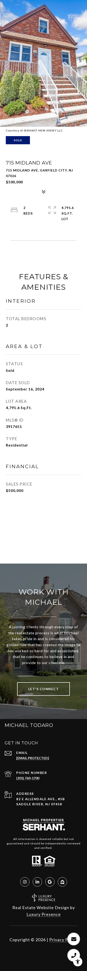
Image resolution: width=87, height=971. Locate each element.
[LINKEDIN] (37, 882)
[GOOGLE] (50, 882)
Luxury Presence (43, 914)
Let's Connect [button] (43, 689)
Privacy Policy (63, 939)
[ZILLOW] (62, 882)
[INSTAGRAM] (24, 882)
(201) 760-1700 (27, 778)
